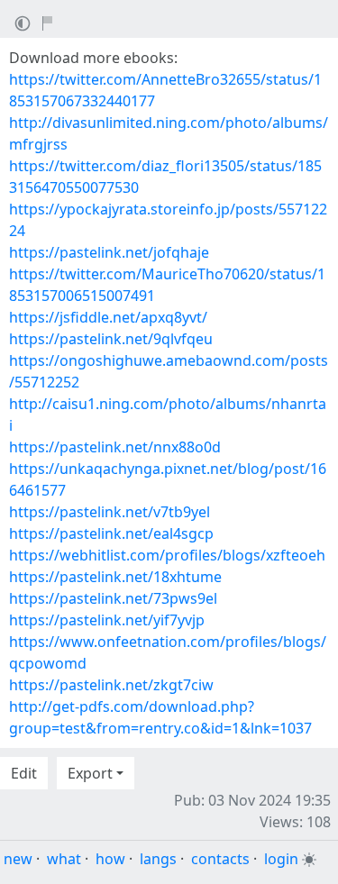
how (110, 859)
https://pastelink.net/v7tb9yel (109, 512)
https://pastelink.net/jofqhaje (109, 252)
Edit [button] (24, 773)
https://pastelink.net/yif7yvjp (107, 620)
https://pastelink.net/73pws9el (113, 598)
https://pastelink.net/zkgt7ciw (111, 685)
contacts (220, 859)
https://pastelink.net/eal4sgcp (111, 533)
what (64, 859)
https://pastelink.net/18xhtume (115, 577)
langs (158, 859)
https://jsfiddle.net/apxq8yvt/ (108, 317)
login (281, 859)
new (18, 859)
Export (90, 773)
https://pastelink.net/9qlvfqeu (111, 339)
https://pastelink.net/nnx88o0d (115, 447)
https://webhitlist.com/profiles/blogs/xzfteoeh (167, 555)
